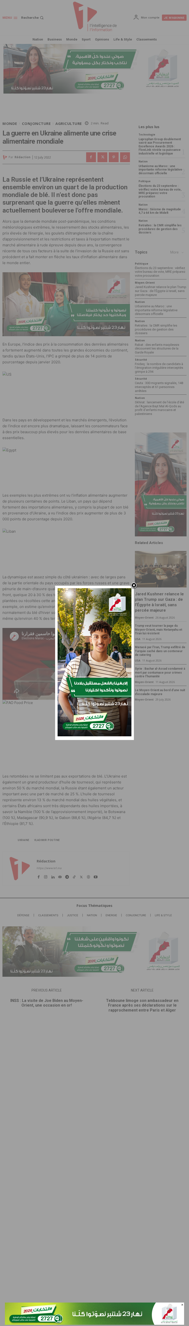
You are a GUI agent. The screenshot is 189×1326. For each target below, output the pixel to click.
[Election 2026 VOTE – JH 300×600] (94, 735)
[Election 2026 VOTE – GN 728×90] (94, 1323)
